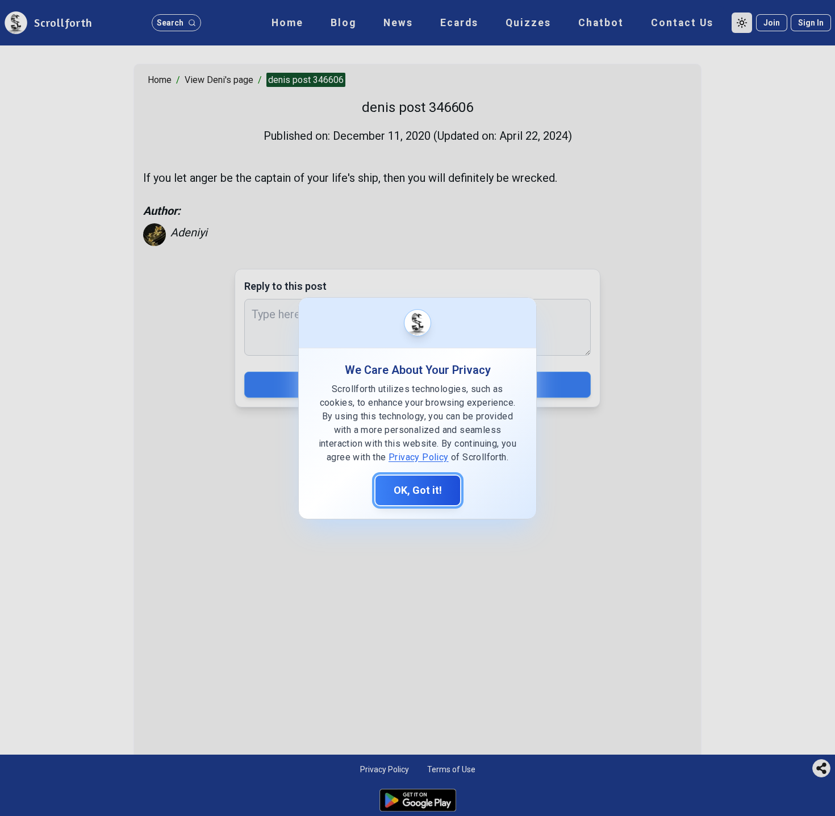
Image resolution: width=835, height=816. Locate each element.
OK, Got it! (418, 490)
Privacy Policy (419, 457)
